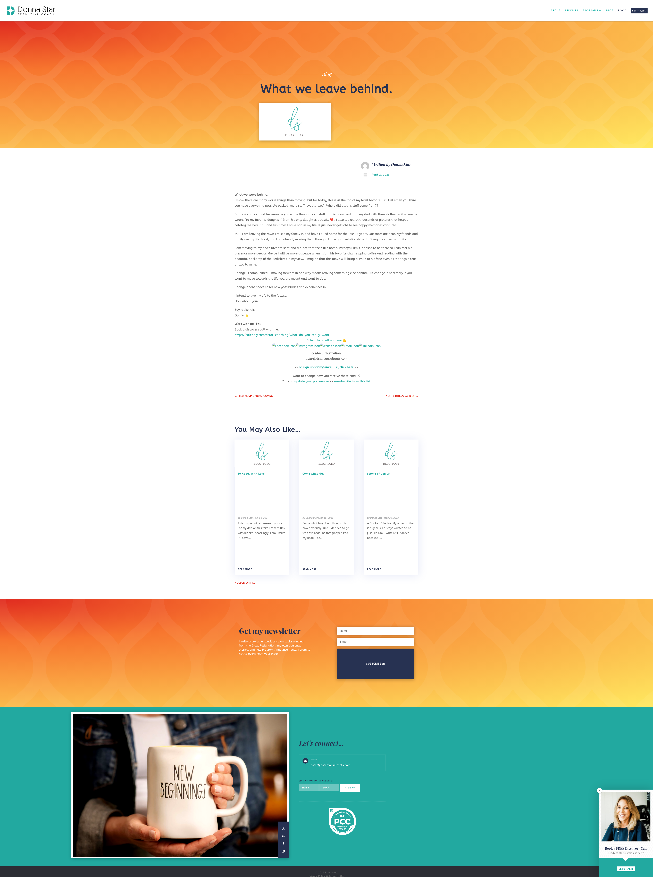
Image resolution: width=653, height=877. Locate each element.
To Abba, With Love (251, 473)
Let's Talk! (626, 868)
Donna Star (401, 164)
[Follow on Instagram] (283, 851)
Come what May (313, 473)
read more (245, 569)
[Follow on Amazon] (283, 828)
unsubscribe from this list (352, 381)
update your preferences (311, 381)
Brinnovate (331, 872)
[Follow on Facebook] (283, 843)
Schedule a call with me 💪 (326, 340)
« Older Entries (245, 583)
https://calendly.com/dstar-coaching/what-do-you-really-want (282, 335)
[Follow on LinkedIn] (283, 836)
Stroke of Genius (378, 473)
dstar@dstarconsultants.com (330, 765)
